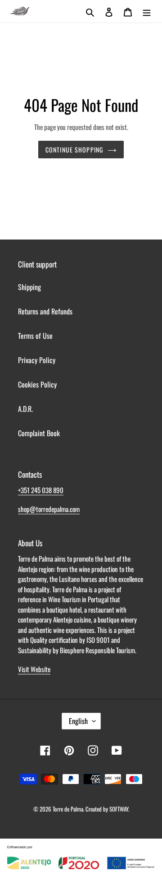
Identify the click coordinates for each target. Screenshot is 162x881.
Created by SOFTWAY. (107, 808)
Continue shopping (74, 149)
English (78, 720)
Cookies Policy (37, 384)
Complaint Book (39, 433)
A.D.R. (25, 408)
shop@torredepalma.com (49, 509)
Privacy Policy (36, 360)
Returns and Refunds (45, 311)
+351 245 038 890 (40, 490)
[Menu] (146, 11)
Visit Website (34, 669)
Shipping (29, 286)
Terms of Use (35, 335)
